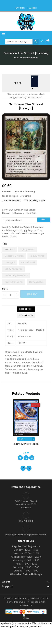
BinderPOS (26, 605)
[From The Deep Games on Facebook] (23, 3)
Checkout (20, 7)
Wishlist (33, 7)
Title (4, 243)
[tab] (26, 309)
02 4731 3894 (26, 521)
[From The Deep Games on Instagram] (29, 3)
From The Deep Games (26, 57)
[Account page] (42, 41)
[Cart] (48, 41)
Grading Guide (37, 200)
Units (5, 289)
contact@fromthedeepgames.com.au (26, 534)
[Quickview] (20, 457)
